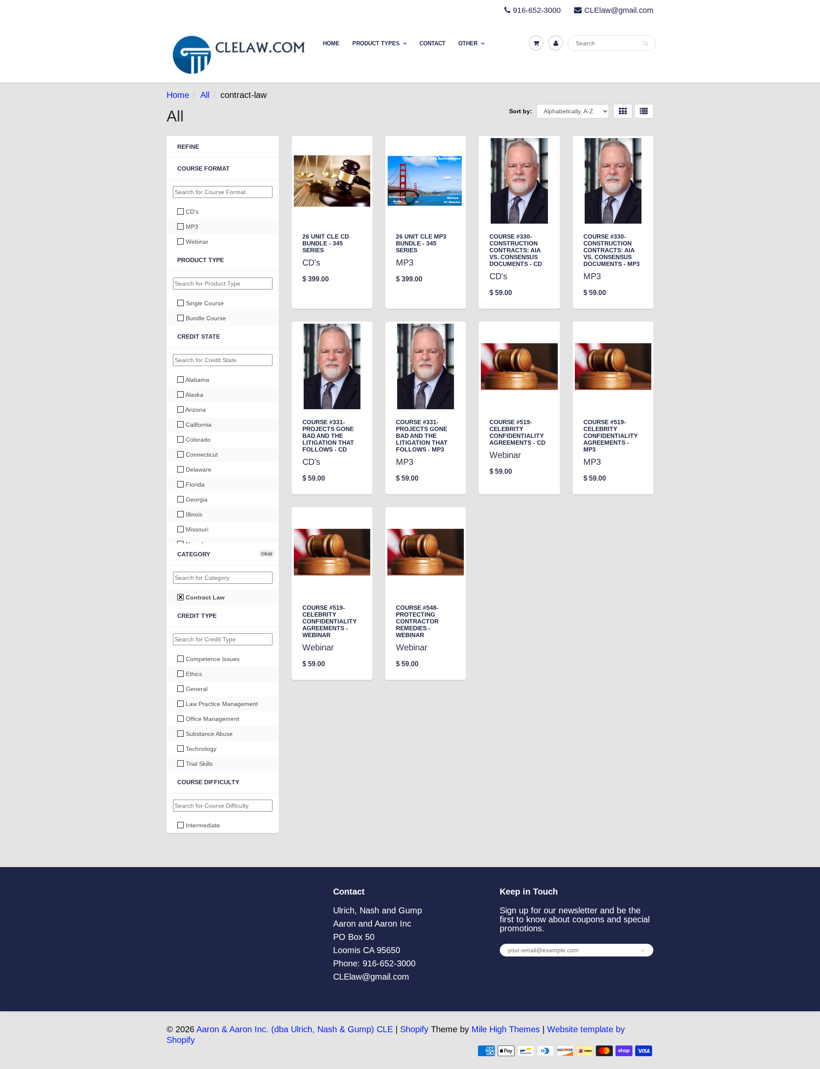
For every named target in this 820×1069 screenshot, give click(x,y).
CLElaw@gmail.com (618, 10)
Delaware (197, 469)
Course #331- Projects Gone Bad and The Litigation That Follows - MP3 (422, 436)
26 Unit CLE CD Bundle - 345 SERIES (325, 243)
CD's (191, 211)
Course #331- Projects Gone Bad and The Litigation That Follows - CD (328, 436)
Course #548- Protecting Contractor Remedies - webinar (417, 621)
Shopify (414, 1029)
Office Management (211, 718)
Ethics (193, 673)
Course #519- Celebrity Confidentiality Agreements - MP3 (610, 436)
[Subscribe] (643, 950)
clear (266, 554)
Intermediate (202, 825)
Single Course (204, 303)
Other (467, 43)
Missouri (196, 529)
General (196, 688)
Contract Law (204, 597)
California (197, 424)
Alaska (193, 394)
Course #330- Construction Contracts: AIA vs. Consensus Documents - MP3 (611, 250)
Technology (200, 748)
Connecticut (201, 454)
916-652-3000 (537, 10)
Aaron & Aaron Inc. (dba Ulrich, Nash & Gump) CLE (294, 1029)
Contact (432, 43)
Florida (194, 484)
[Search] (645, 43)
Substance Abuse (208, 733)
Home (331, 43)
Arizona (195, 409)
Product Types (376, 43)
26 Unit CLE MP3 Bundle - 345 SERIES (421, 243)
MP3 (191, 226)
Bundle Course (205, 318)
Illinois (193, 514)
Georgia (196, 499)
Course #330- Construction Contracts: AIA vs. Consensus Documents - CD (515, 250)
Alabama (196, 379)
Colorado (197, 439)
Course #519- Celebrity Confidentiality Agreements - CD (517, 432)
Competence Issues (212, 659)
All (204, 95)
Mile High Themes (506, 1029)
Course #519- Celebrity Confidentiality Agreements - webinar (329, 621)
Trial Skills (198, 763)
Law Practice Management (221, 703)
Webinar (196, 241)
